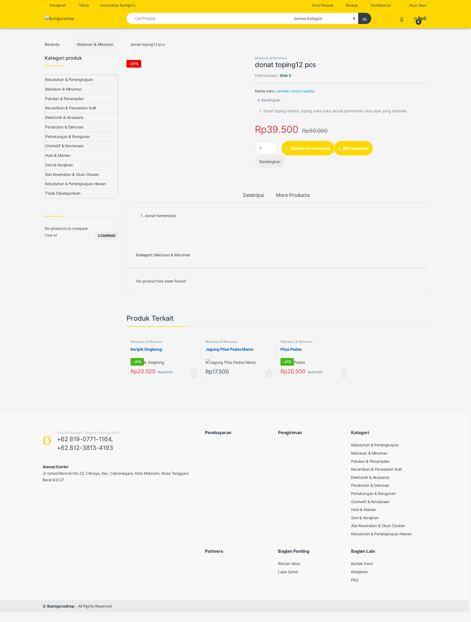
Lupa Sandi (288, 571)
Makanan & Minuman (95, 44)
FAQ (354, 580)
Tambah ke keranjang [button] (188, 373)
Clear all (51, 235)
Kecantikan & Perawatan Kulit (70, 108)
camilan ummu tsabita (295, 91)
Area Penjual (322, 5)
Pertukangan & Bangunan (67, 136)
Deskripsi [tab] (253, 195)
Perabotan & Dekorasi (64, 127)
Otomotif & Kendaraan (64, 145)
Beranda (52, 44)
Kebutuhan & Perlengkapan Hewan (75, 183)
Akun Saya (417, 5)
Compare (107, 235)
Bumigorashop (60, 606)
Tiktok (84, 5)
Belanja (352, 5)
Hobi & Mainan (57, 155)
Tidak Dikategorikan (62, 193)
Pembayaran (381, 5)
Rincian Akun (289, 563)
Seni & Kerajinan (59, 165)
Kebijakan (359, 571)
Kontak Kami (362, 563)
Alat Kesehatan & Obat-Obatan (72, 174)
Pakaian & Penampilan (64, 98)
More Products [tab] (293, 195)
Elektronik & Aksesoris (64, 117)
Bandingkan (270, 100)
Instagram (58, 5)
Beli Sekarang (356, 148)
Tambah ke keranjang (310, 148)
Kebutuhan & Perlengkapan (69, 79)
